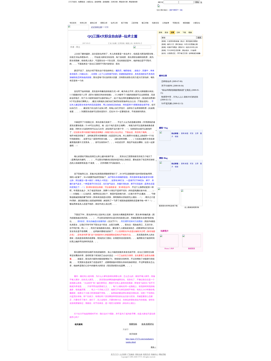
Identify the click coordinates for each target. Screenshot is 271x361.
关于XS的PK (166, 86)
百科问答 (114, 2)
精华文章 (163, 76)
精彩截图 (186, 23)
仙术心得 (114, 23)
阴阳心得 (103, 23)
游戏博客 (98, 2)
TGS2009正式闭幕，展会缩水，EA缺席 (181, 50)
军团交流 (176, 23)
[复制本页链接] (142, 48)
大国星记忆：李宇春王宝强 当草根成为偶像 (183, 53)
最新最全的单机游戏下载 (168, 206)
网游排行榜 (123, 2)
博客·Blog (163, 158)
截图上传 (129, 43)
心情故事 (165, 23)
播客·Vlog (163, 128)
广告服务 (130, 354)
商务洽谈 (138, 354)
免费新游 (81, 2)
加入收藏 (113, 43)
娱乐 (163, 53)
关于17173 (114, 354)
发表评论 (137, 43)
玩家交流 (155, 23)
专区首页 (73, 23)
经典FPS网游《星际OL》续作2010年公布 (182, 47)
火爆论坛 (89, 2)
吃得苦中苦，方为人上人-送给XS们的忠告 (179, 97)
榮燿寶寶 (191, 249)
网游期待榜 (133, 2)
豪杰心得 (93, 23)
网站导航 (162, 354)
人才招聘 (123, 354)
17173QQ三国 (96, 27)
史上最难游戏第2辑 (191, 207)
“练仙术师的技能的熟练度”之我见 (176, 90)
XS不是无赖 (166, 103)
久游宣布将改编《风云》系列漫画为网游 (182, 41)
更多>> (153, 347)
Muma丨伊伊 (169, 249)
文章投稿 (121, 43)
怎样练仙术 (166, 81)
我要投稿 (133, 324)
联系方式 (146, 354)
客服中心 (154, 354)
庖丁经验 (124, 23)
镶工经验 (145, 23)
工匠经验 (134, 23)
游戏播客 (106, 2)
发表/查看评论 (147, 324)
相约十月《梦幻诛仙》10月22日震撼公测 (182, 44)
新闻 (163, 41)
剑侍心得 (83, 23)
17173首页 (72, 2)
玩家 (163, 231)
